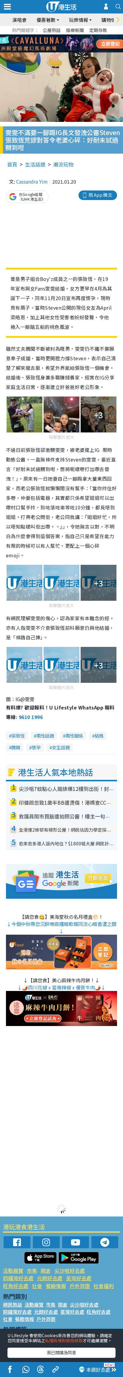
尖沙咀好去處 (69, 1270)
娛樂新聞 (75, 30)
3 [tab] (60, 37)
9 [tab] (60, 44)
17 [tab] (72, 51)
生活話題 (35, 164)
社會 (37, 1286)
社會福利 (103, 1286)
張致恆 (18, 736)
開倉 (46, 1270)
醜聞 (15, 747)
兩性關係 (74, 736)
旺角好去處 (15, 1286)
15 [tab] (60, 51)
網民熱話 (12, 1304)
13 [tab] (48, 51)
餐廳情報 (56, 1286)
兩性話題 (45, 736)
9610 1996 (31, 717)
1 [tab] (48, 37)
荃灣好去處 (78, 1278)
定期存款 (98, 30)
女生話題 (61, 747)
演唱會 (19, 19)
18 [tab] (78, 51)
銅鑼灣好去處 (18, 1278)
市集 (32, 1270)
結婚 (99, 736)
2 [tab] (54, 37)
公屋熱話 (52, 30)
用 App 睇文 (100, 195)
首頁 (12, 164)
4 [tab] (66, 37)
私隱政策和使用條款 (64, 1340)
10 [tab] (66, 44)
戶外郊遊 (80, 1286)
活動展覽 (13, 1270)
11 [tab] (72, 44)
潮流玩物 (63, 164)
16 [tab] (66, 51)
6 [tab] (78, 37)
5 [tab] (72, 37)
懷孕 (36, 747)
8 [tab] (54, 44)
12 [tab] (78, 44)
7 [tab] (48, 44)
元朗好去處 (49, 1278)
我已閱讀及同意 (61, 1352)
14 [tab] (54, 51)
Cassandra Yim (32, 181)
